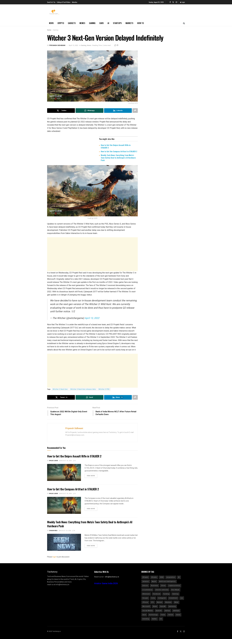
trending (146, 619)
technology (153, 615)
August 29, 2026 (65, 531)
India (153, 598)
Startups (117, 23)
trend (178, 615)
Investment (173, 598)
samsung (172, 606)
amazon (146, 581)
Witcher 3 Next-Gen (60, 389)
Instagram (162, 598)
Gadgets (72, 23)
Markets (129, 23)
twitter (154, 619)
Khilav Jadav (53, 461)
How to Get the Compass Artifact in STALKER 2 (119, 151)
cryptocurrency (174, 586)
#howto (154, 577)
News (51, 23)
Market (159, 602)
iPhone (145, 602)
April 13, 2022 (92, 318)
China (163, 586)
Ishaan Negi (53, 531)
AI (108, 23)
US (161, 619)
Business (154, 586)
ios (182, 598)
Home (49, 30)
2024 (161, 577)
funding (166, 594)
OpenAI (163, 606)
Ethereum (146, 594)
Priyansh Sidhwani (57, 45)
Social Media (148, 611)
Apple (154, 581)
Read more (91, 476)
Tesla (163, 615)
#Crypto (145, 577)
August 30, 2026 (66, 461)
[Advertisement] (92, 254)
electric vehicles (162, 590)
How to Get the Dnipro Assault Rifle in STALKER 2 (115, 146)
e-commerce (147, 590)
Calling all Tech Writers (63, 2)
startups (176, 611)
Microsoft (146, 606)
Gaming (92, 23)
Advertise (74, 2)
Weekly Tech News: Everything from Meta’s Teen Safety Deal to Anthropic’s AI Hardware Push (118, 158)
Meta (176, 602)
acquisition (171, 577)
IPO (152, 602)
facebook (156, 594)
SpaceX (159, 611)
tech (144, 615)
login (54, 557)
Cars (101, 23)
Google (145, 598)
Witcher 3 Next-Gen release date (83, 389)
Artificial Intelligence (167, 581)
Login (183, 2)
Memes (82, 23)
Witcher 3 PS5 (104, 389)
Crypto (61, 23)
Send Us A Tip (51, 2)
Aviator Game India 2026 (106, 583)
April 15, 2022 (73, 45)
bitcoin (145, 586)
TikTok (170, 615)
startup (167, 611)
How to (140, 23)
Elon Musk (175, 590)
